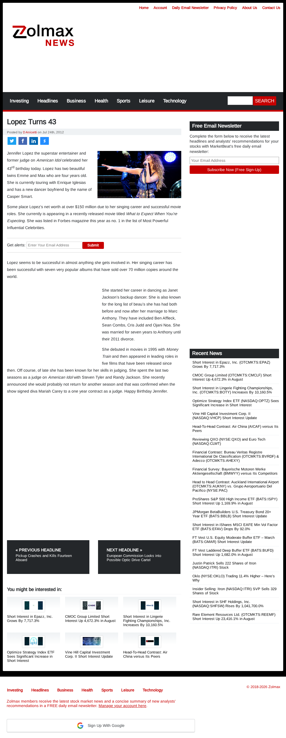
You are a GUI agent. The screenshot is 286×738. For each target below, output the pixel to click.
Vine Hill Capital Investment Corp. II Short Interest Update (89, 654)
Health (101, 101)
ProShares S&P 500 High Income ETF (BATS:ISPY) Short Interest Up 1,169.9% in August (234, 501)
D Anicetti (30, 132)
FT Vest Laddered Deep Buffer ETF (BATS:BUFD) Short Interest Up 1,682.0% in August (232, 552)
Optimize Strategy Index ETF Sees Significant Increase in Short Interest (30, 656)
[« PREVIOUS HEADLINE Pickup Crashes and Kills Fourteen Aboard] (52, 542)
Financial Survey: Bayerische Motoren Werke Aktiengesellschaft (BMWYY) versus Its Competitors (235, 471)
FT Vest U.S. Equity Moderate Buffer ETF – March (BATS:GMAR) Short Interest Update (233, 539)
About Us (249, 8)
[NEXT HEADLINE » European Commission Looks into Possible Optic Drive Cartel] (139, 542)
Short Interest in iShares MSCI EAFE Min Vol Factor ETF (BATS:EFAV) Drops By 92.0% (235, 527)
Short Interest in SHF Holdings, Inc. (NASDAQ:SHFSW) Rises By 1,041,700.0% (228, 604)
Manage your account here (122, 705)
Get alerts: (16, 245)
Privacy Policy (225, 8)
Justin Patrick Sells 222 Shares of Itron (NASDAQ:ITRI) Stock (224, 565)
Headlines (47, 101)
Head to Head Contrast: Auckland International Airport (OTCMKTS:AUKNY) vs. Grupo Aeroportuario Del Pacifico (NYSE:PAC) (235, 486)
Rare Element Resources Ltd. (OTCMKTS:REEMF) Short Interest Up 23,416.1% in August (233, 616)
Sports (123, 101)
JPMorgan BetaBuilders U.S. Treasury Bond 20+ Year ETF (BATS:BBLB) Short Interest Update (231, 514)
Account (160, 8)
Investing (19, 101)
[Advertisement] (143, 72)
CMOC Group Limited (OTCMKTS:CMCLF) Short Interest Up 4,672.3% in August (231, 377)
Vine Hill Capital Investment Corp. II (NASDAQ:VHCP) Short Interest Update (224, 416)
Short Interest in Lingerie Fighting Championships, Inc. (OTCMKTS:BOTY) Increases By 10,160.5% (232, 390)
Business (76, 101)
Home (144, 8)
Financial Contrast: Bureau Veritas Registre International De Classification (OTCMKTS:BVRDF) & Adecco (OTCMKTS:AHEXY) (235, 456)
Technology (175, 101)
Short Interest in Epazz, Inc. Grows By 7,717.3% (30, 618)
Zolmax (274, 687)
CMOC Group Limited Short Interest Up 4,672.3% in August (90, 618)
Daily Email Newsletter (190, 8)
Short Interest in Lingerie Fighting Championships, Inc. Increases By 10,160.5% (146, 620)
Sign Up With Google (106, 725)
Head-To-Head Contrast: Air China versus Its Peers (145, 654)
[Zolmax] (43, 35)
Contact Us (271, 8)
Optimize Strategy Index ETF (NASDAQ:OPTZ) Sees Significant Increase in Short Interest (235, 403)
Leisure (146, 101)
